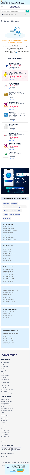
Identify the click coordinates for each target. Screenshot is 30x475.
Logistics (5, 214)
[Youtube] (6, 456)
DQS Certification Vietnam (15, 64)
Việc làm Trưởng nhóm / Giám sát (10, 296)
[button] (28, 1)
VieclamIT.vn (4, 420)
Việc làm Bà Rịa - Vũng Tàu (9, 253)
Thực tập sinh (6, 218)
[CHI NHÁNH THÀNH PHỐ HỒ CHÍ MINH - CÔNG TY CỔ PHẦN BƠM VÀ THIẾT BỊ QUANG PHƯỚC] (6, 115)
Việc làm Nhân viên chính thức (9, 311)
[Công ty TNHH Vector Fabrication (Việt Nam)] (6, 74)
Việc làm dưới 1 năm (7, 336)
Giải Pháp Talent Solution (7, 389)
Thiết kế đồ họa (4, 434)
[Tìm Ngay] (27, 11)
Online (19, 210)
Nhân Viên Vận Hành (14, 133)
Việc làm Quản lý (6, 297)
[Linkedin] (3, 456)
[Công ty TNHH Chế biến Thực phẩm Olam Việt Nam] (6, 104)
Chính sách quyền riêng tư (7, 408)
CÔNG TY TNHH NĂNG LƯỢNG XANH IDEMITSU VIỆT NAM (16, 135)
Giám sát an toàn (5, 436)
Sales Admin (6, 203)
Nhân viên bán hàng (15, 214)
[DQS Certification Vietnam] (6, 65)
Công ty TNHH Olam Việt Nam (15, 144)
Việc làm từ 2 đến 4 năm (8, 338)
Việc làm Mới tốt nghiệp (8, 292)
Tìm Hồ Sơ (3, 387)
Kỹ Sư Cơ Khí (12, 112)
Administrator (4, 441)
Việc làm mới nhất (5, 362)
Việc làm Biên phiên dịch (8, 237)
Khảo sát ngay (21, 3)
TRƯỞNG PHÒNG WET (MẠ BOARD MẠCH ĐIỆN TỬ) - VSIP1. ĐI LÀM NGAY (15, 72)
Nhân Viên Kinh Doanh (14, 63)
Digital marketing (5, 432)
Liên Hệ (3, 422)
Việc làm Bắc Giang (7, 258)
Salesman (5, 210)
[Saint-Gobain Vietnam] (6, 85)
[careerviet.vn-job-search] (6, 449)
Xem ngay (21, 49)
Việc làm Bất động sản (8, 235)
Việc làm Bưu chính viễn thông (9, 239)
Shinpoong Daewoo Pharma (15, 153)
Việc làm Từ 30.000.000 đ (8, 280)
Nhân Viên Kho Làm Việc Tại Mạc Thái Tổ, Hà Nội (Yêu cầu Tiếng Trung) (15, 92)
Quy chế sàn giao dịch (6, 405)
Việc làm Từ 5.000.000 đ (8, 271)
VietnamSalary (4, 366)
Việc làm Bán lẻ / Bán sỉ (8, 232)
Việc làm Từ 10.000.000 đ (8, 274)
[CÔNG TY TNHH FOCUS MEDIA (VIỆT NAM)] (6, 94)
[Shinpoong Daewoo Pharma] (6, 154)
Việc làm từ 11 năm (7, 343)
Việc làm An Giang (7, 251)
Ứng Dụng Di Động (5, 373)
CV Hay (2, 364)
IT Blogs (3, 371)
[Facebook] (1, 456)
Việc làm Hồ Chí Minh (7, 249)
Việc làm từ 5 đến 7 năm (8, 340)
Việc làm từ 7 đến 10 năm (8, 342)
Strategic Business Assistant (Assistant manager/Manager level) (15, 124)
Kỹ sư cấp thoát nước (20, 207)
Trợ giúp (3, 412)
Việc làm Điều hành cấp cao (9, 301)
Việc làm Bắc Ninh (7, 260)
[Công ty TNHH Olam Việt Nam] (6, 146)
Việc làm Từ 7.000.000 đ (8, 272)
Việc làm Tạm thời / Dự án (8, 313)
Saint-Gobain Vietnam (14, 84)
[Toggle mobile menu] (2, 7)
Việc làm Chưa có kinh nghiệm (9, 335)
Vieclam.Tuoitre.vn (5, 418)
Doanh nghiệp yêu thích (10, 14)
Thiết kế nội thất (5, 430)
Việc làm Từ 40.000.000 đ (8, 281)
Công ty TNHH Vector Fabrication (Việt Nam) (17, 74)
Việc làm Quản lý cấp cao (8, 299)
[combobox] (13, 11)
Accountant (14, 203)
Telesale (3, 438)
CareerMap (3, 368)
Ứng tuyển (11, 68)
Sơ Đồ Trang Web (5, 375)
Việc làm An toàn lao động (8, 228)
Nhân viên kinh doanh (6, 440)
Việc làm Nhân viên (7, 294)
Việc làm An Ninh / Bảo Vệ (8, 226)
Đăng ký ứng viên (5, 379)
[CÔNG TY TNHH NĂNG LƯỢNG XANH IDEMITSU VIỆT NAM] (6, 135)
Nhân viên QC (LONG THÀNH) (14, 102)
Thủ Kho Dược (12, 152)
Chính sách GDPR (5, 403)
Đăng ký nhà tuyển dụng (6, 393)
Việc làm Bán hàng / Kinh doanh (10, 230)
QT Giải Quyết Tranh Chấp (6, 410)
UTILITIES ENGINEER (14, 83)
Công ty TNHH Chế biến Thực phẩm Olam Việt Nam (16, 104)
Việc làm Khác (6, 317)
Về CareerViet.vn (5, 399)
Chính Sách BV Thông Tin (6, 401)
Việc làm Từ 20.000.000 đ (8, 278)
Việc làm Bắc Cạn (7, 257)
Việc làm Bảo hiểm (7, 234)
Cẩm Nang (3, 370)
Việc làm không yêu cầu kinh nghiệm (11, 333)
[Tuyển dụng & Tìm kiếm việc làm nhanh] (15, 6)
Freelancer (3, 428)
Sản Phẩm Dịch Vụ (5, 391)
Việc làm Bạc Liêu (7, 255)
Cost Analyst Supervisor (15, 143)
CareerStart (4, 377)
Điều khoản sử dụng (5, 406)
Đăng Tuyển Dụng (5, 385)
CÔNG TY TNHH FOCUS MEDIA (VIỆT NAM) (16, 94)
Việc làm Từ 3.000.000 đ (8, 269)
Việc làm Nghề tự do (7, 315)
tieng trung (13, 210)
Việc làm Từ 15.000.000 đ (8, 276)
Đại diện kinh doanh (8, 207)
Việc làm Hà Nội (6, 248)
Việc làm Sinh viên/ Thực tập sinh (10, 290)
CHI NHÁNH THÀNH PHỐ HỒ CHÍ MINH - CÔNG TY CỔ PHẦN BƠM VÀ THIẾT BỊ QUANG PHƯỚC (17, 115)
